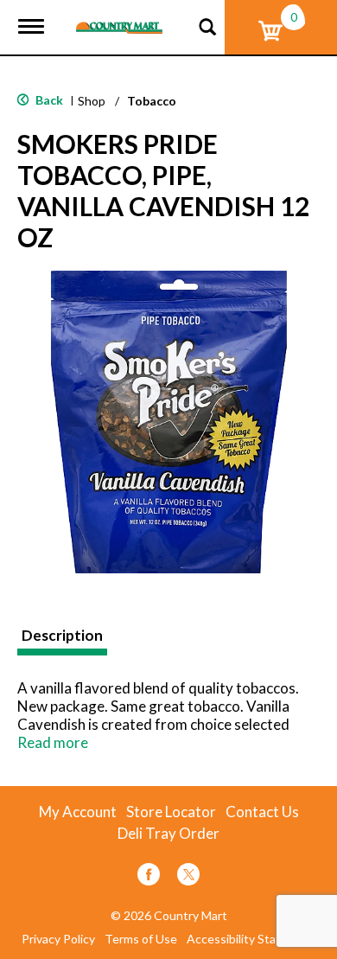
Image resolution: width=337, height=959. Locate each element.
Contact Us (262, 812)
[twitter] (188, 877)
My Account (78, 812)
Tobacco (151, 100)
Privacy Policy (58, 939)
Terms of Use (141, 939)
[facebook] (148, 877)
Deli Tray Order (168, 833)
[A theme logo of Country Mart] (119, 17)
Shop (91, 100)
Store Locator (171, 812)
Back (48, 100)
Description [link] (62, 635)
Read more (52, 742)
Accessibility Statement (251, 939)
